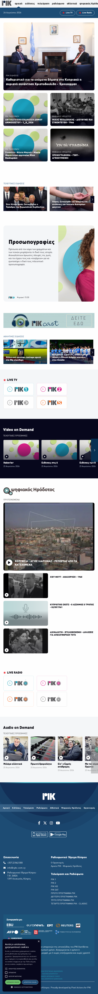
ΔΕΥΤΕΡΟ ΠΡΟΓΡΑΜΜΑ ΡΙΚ (64, 897)
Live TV (12, 380)
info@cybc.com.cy (16, 868)
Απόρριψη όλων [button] (30, 982)
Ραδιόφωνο (42, 808)
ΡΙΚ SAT (54, 890)
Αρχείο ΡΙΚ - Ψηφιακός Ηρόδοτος (66, 866)
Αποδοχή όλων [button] (13, 982)
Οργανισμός (89, 808)
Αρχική (6, 808)
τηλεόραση (43, 4)
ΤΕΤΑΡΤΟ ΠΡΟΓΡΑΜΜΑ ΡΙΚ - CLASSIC (69, 904)
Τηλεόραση (28, 808)
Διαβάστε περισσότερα (24, 964)
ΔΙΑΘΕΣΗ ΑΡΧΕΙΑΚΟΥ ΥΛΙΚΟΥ (50, 976)
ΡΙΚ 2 (53, 883)
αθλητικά (72, 4)
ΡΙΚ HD (54, 887)
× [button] (39, 941)
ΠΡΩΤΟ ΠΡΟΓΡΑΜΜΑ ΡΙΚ (63, 893)
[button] (6, 968)
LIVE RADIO (14, 673)
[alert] (22, 965)
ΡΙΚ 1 (53, 880)
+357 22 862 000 (15, 863)
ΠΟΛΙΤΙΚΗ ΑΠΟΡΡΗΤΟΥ (50, 974)
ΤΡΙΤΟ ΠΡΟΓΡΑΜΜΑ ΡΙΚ (62, 900)
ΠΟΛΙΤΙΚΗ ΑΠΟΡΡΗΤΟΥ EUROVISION (50, 979)
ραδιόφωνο (58, 4)
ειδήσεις (30, 4)
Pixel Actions (77, 988)
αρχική (18, 4)
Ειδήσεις (16, 808)
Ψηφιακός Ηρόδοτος (71, 808)
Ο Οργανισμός (57, 863)
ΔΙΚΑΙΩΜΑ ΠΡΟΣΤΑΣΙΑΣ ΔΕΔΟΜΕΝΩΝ (50, 971)
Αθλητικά (54, 808)
